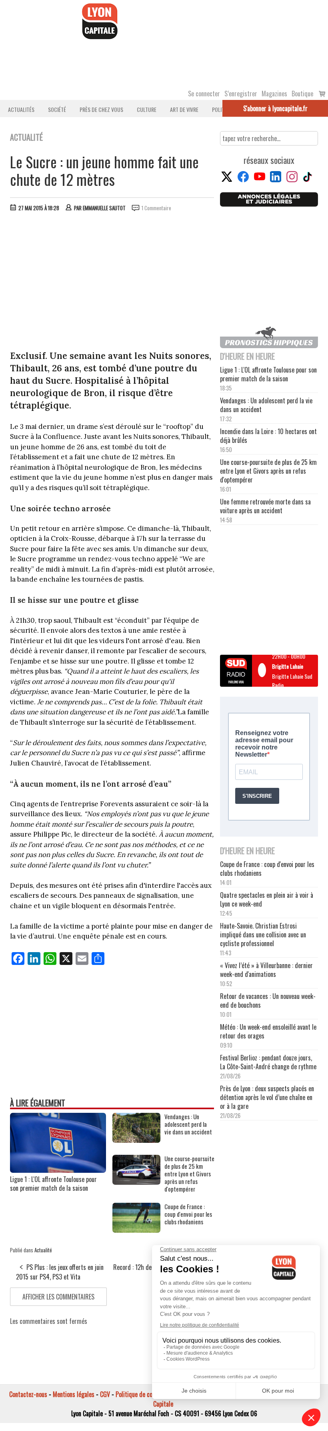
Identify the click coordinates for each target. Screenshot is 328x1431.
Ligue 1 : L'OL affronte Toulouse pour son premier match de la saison (53, 1183)
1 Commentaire (156, 208)
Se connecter (204, 93)
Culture (146, 109)
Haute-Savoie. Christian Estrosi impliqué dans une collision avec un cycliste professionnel (263, 934)
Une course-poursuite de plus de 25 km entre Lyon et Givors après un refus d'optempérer (189, 1174)
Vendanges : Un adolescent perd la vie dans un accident (188, 1124)
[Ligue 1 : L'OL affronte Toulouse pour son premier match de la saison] (58, 1170)
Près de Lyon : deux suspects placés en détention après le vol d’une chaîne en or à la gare (267, 1097)
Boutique (302, 93)
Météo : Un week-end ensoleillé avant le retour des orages (268, 1031)
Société (57, 109)
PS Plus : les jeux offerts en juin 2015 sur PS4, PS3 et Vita (60, 1272)
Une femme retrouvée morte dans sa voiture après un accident (265, 506)
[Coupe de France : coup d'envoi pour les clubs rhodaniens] (136, 1230)
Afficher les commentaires (58, 1296)
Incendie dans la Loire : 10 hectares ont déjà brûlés (268, 435)
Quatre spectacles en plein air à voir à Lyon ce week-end (266, 899)
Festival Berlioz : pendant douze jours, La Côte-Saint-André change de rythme (268, 1062)
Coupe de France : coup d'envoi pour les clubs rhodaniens (188, 1214)
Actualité (43, 1250)
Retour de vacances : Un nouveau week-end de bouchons (268, 1000)
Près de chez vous (101, 109)
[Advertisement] (112, 278)
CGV (105, 1394)
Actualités (21, 109)
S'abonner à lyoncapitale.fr (275, 108)
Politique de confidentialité (149, 1394)
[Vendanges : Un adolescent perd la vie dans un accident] (136, 1140)
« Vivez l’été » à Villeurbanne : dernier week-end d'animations (266, 970)
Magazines (274, 93)
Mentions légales (73, 1394)
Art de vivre (184, 109)
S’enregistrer (240, 93)
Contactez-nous (28, 1394)
